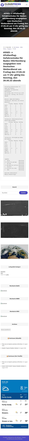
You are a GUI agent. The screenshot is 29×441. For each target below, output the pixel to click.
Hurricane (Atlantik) (15, 338)
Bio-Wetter (16, 47)
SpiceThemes (18, 438)
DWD (21, 47)
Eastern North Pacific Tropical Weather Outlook (13, 366)
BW (15, 48)
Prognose (9, 48)
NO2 (2, 273)
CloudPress (10, 438)
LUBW (7, 274)
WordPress (18, 437)
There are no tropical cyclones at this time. (12, 344)
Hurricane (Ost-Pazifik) (15, 356)
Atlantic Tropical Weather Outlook (10, 348)
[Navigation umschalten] (26, 4)
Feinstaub (3, 271)
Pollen (4, 48)
